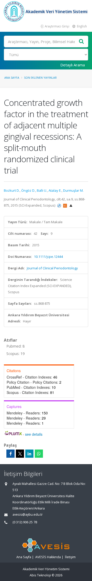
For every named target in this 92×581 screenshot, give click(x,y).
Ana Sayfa (11, 77)
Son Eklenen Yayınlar (40, 77)
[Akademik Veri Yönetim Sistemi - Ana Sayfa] (15, 11)
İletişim (70, 557)
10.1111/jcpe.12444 (48, 256)
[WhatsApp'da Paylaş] (39, 454)
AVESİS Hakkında (48, 557)
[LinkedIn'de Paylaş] (29, 454)
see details (33, 434)
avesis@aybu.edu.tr (28, 514)
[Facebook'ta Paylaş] (10, 454)
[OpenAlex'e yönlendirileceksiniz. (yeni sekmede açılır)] (71, 205)
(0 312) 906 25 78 (25, 522)
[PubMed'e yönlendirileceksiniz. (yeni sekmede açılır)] (59, 205)
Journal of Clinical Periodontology (52, 268)
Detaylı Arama (72, 64)
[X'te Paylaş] (20, 454)
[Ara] (81, 41)
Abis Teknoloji (40, 575)
